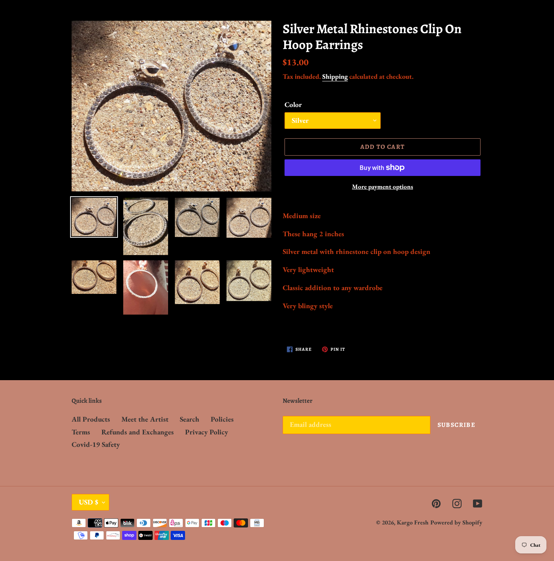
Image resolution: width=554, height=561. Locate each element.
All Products (91, 419)
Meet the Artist (144, 419)
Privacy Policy (206, 432)
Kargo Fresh (413, 522)
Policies (222, 419)
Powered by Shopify (456, 522)
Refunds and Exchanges (137, 432)
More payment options (382, 186)
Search (189, 419)
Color (293, 104)
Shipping (335, 76)
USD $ (88, 502)
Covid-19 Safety (96, 444)
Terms (81, 432)
